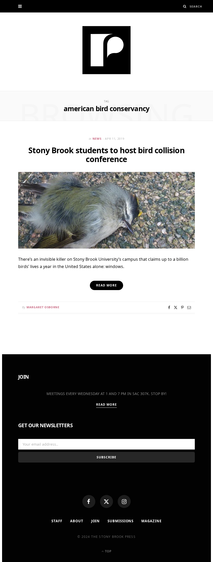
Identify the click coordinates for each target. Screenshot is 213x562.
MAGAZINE (151, 521)
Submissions (121, 521)
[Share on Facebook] (169, 307)
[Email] (189, 307)
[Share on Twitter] (175, 307)
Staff (56, 521)
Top (107, 551)
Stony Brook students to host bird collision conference (106, 154)
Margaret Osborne (42, 307)
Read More (106, 404)
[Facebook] (88, 501)
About (76, 521)
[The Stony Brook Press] (106, 50)
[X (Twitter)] (106, 501)
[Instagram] (124, 501)
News (97, 138)
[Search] (185, 6)
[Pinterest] (182, 307)
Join (95, 521)
